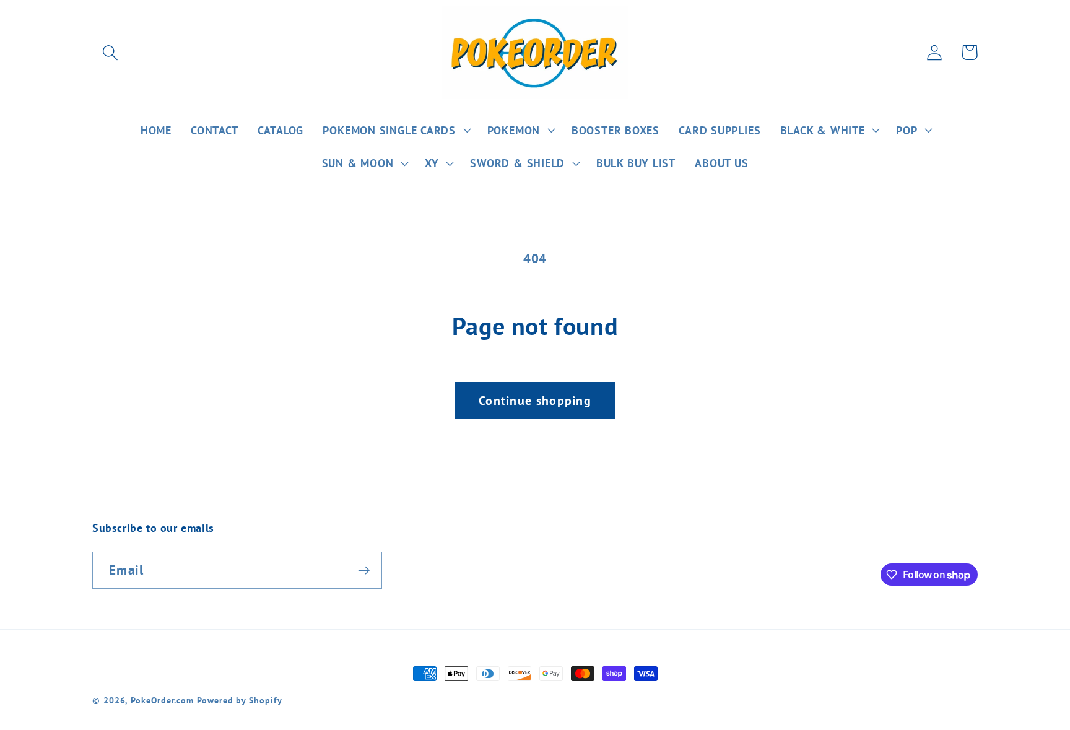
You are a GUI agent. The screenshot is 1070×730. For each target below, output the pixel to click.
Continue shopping (535, 400)
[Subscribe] (363, 570)
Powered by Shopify (239, 700)
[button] (110, 52)
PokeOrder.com (162, 700)
